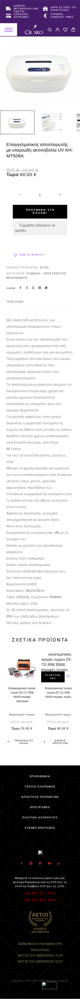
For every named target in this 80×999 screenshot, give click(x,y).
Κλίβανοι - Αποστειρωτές (46, 273)
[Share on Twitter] (27, 288)
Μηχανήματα (17, 277)
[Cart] (73, 30)
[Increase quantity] (60, 195)
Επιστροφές (40, 807)
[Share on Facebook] (20, 288)
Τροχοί (31, 714)
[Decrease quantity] (20, 195)
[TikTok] (58, 864)
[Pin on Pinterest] (39, 288)
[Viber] (40, 864)
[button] (22, 742)
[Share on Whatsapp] (46, 288)
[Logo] (34, 29)
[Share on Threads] (33, 288)
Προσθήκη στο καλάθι (40, 211)
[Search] (49, 30)
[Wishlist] (65, 30)
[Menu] (8, 29)
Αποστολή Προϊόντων (39, 796)
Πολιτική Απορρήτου (40, 817)
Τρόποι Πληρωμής (40, 786)
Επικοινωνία (40, 776)
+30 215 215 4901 (40, 900)
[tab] (15, 304)
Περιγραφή (15, 301)
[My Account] (57, 30)
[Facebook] (21, 864)
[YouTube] (49, 864)
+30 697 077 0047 (40, 893)
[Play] (17, 122)
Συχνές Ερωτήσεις (40, 827)
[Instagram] (30, 864)
